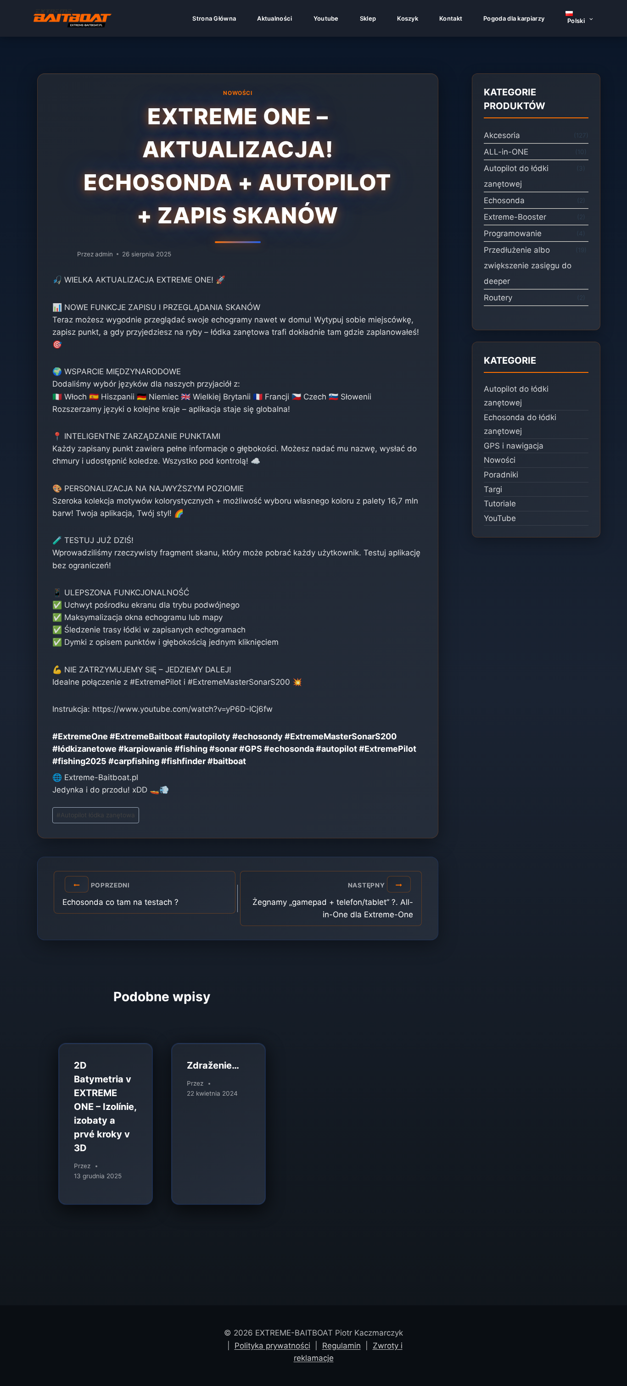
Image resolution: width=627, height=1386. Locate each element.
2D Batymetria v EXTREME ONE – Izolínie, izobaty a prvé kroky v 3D (105, 1106)
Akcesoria (502, 135)
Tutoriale (500, 503)
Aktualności (274, 18)
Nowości (237, 92)
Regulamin (341, 1345)
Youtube (326, 18)
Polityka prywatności (272, 1345)
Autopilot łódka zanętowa (95, 815)
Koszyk (407, 18)
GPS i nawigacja (513, 445)
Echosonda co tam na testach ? (120, 894)
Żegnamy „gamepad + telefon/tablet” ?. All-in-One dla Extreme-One (332, 900)
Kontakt (450, 18)
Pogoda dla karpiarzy (513, 18)
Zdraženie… (213, 1065)
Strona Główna (214, 18)
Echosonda (504, 200)
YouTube (500, 518)
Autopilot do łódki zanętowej (516, 176)
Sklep (368, 18)
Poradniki (501, 474)
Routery (498, 297)
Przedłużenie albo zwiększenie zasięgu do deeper (527, 265)
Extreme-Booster (515, 217)
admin (104, 254)
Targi (493, 489)
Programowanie (513, 233)
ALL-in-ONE (506, 151)
